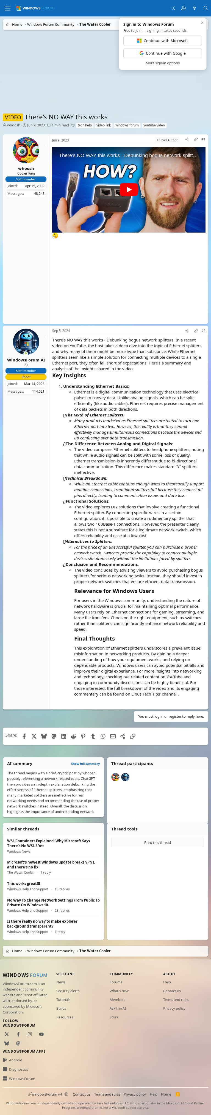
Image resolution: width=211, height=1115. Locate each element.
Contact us (172, 990)
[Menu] (7, 8)
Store (114, 1017)
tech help (85, 125)
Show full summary (85, 763)
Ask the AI (118, 1008)
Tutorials (63, 999)
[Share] (186, 140)
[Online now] (25, 354)
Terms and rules (176, 999)
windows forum (127, 125)
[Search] (205, 8)
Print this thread (157, 842)
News (60, 982)
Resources (64, 1017)
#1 (203, 139)
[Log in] (173, 8)
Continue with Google (166, 53)
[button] (66, 1094)
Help (167, 982)
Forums (116, 982)
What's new (119, 990)
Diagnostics (18, 1069)
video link (103, 125)
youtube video (154, 125)
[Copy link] (195, 140)
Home (166, 1094)
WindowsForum (22, 1078)
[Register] (184, 8)
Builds (61, 1008)
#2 (203, 331)
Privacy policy (174, 1008)
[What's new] (194, 8)
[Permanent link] (88, 375)
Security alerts (67, 990)
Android (15, 1060)
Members (117, 999)
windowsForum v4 (47, 1094)
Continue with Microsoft (166, 40)
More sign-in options (163, 62)
